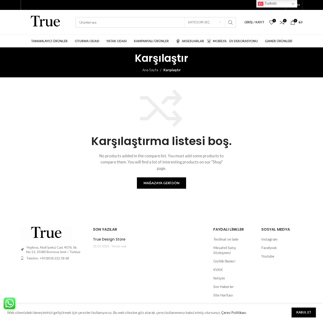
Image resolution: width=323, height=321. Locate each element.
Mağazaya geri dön (161, 183)
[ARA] (230, 22)
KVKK (218, 269)
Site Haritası (223, 295)
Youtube (267, 256)
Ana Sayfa (150, 70)
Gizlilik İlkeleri (224, 261)
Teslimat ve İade (225, 239)
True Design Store (109, 239)
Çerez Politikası (233, 312)
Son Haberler (223, 286)
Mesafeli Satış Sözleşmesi (224, 250)
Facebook (269, 248)
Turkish (270, 3)
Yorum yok (119, 246)
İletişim (219, 278)
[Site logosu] (46, 22)
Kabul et (303, 312)
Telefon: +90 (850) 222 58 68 (47, 258)
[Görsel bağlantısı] (47, 233)
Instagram (269, 239)
